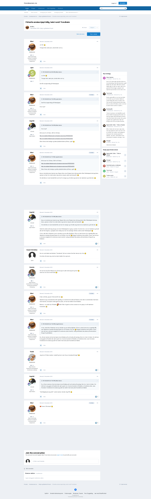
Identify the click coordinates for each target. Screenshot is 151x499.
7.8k (33, 134)
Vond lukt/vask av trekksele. (113, 165)
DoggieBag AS (75, 495)
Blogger (33, 8)
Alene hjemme (109, 77)
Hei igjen (108, 140)
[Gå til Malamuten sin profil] (104, 94)
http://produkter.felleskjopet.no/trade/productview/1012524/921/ (56, 138)
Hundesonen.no (30, 3)
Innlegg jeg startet (58, 12)
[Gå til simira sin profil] (104, 141)
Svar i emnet (93, 34)
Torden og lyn (109, 175)
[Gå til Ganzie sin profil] (32, 272)
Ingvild (31, 121)
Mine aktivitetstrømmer (71, 12)
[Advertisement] (62, 198)
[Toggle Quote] (42, 72)
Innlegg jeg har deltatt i (45, 12)
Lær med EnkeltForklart (100, 493)
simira (109, 142)
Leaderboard (41, 8)
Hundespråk (109, 109)
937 (33, 81)
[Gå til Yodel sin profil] (32, 357)
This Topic (118, 8)
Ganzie (31, 267)
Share (85, 27)
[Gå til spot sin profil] (32, 73)
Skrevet (116, 78)
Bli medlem (122, 3)
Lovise (108, 177)
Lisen (107, 172)
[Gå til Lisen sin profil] (104, 171)
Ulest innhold (34, 12)
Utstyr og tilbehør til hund (46, 28)
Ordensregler (68, 493)
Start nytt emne (80, 34)
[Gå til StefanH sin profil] (104, 78)
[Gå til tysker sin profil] (104, 166)
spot (31, 67)
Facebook (60, 8)
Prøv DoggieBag (51, 8)
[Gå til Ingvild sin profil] (32, 126)
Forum (27, 8)
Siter (44, 61)
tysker (107, 166)
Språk (46, 493)
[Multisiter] (41, 61)
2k (32, 280)
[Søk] (125, 8)
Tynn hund (109, 93)
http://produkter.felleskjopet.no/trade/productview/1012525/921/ (56, 135)
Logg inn (113, 3)
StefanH (110, 78)
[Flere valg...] (97, 41)
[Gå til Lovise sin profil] (104, 176)
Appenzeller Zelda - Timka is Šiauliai (115, 125)
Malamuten (110, 94)
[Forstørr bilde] (44, 45)
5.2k (33, 55)
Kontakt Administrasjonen (56, 493)
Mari (33, 26)
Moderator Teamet (78, 493)
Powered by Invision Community (75, 496)
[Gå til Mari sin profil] (27, 27)
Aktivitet (26, 12)
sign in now (60, 455)
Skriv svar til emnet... (39, 461)
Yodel (32, 351)
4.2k (33, 365)
